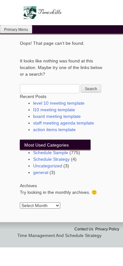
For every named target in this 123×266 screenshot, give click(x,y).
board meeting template (57, 116)
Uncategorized (47, 165)
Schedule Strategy (51, 159)
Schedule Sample (50, 152)
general (40, 172)
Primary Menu (16, 29)
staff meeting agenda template (63, 122)
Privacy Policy (107, 229)
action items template (54, 129)
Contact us (83, 229)
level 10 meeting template (59, 103)
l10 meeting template (54, 109)
